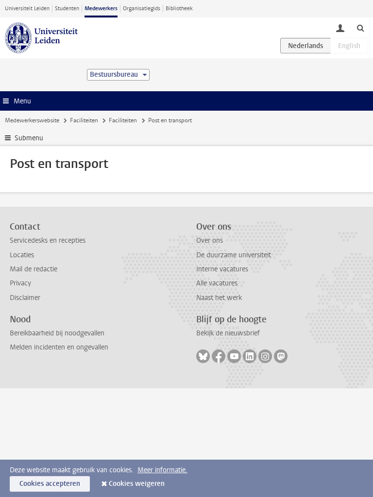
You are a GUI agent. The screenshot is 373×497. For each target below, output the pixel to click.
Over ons (209, 240)
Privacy (20, 283)
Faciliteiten (84, 120)
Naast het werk (219, 297)
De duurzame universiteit (233, 255)
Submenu (29, 138)
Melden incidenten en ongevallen (59, 347)
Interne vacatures (222, 269)
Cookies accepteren (49, 483)
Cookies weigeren (137, 483)
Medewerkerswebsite (32, 120)
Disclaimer (25, 297)
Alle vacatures (216, 283)
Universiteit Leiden (27, 8)
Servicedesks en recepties (47, 240)
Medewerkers (101, 8)
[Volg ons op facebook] (218, 356)
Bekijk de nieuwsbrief (228, 333)
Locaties (22, 255)
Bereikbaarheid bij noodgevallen (57, 333)
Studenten (67, 8)
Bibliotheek (179, 8)
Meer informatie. (162, 470)
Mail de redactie (33, 269)
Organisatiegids (141, 8)
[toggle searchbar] (360, 27)
